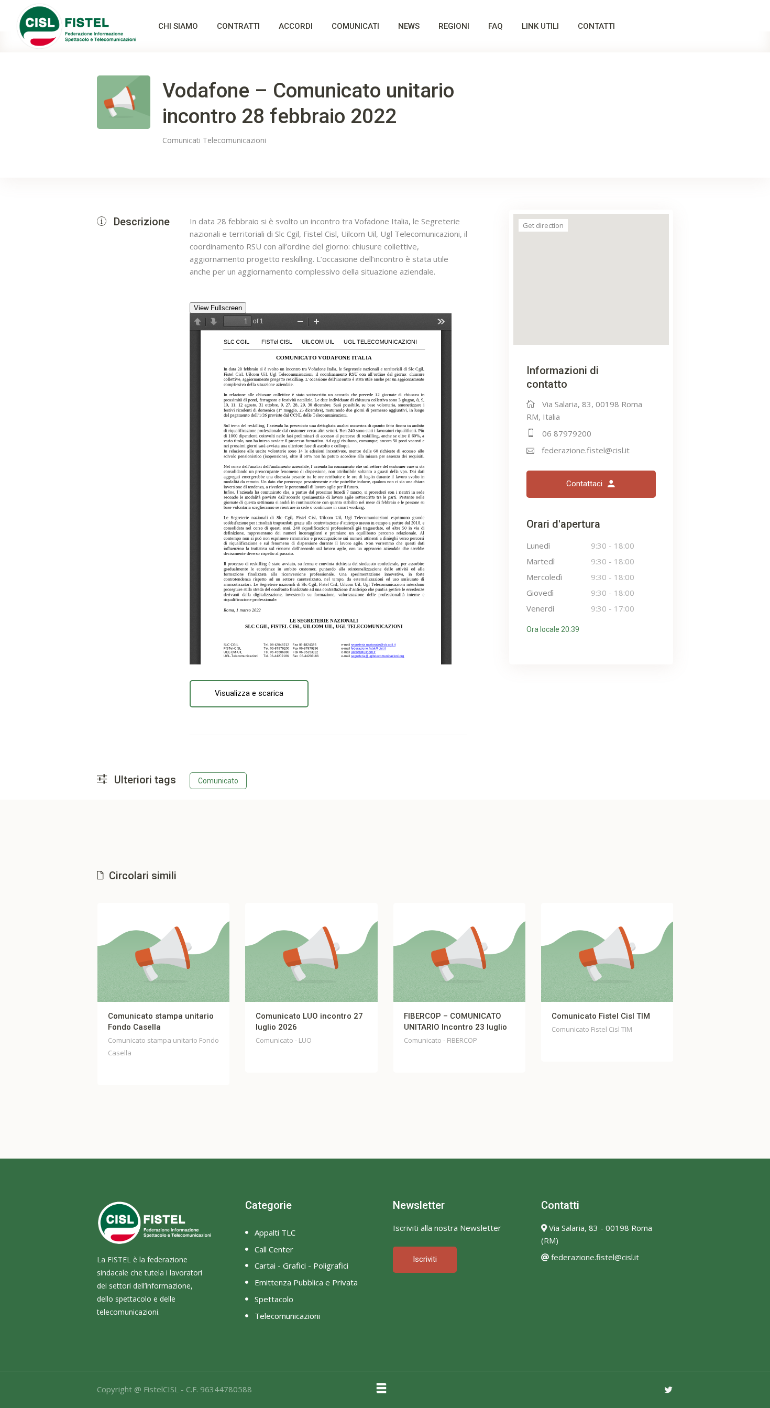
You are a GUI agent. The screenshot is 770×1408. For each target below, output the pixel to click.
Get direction (543, 225)
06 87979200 (566, 433)
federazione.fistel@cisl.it (586, 450)
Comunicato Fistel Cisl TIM (601, 1016)
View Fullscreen (218, 308)
